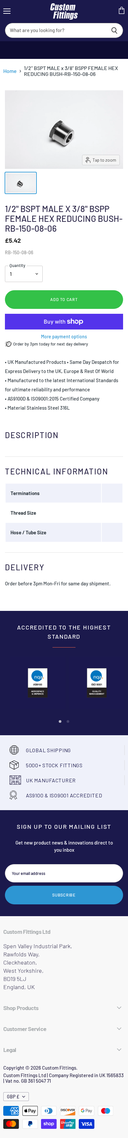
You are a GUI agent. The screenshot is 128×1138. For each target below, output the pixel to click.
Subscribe (64, 895)
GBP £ (13, 1096)
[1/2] (20, 182)
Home (10, 71)
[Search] (114, 30)
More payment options (64, 336)
